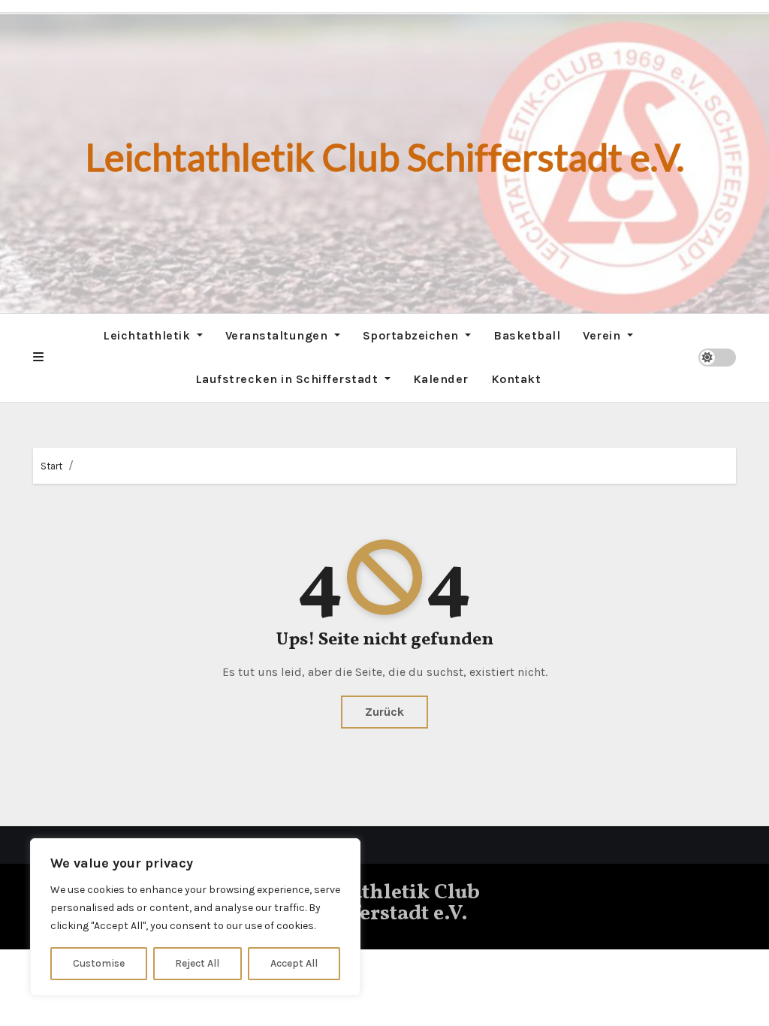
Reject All (197, 963)
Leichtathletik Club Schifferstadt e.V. (385, 157)
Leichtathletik (148, 335)
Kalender (441, 379)
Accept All (294, 963)
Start (51, 466)
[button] (38, 357)
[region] (195, 917)
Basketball (526, 335)
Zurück (384, 712)
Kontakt (516, 379)
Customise (99, 963)
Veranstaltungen (278, 335)
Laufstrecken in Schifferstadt (288, 379)
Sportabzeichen (413, 335)
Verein (603, 335)
